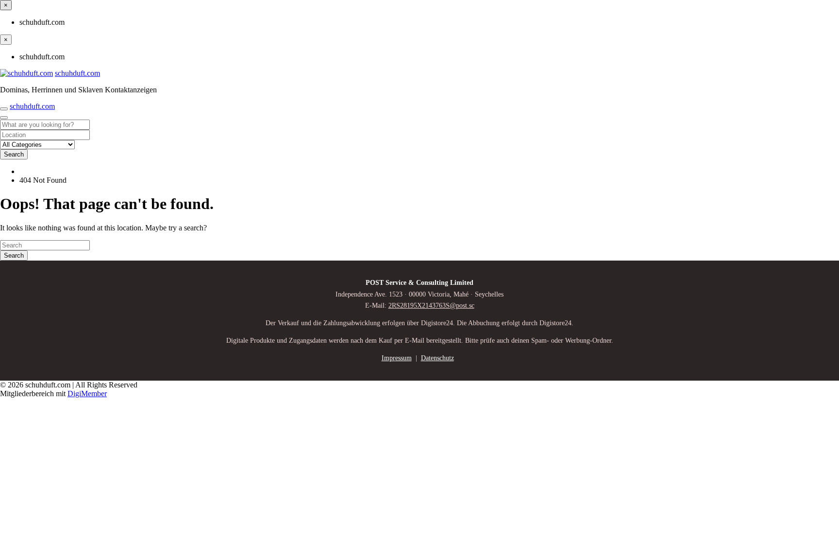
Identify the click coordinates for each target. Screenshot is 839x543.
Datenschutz (437, 358)
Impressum (397, 358)
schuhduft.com (77, 73)
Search (14, 154)
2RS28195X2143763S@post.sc (431, 305)
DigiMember (87, 393)
